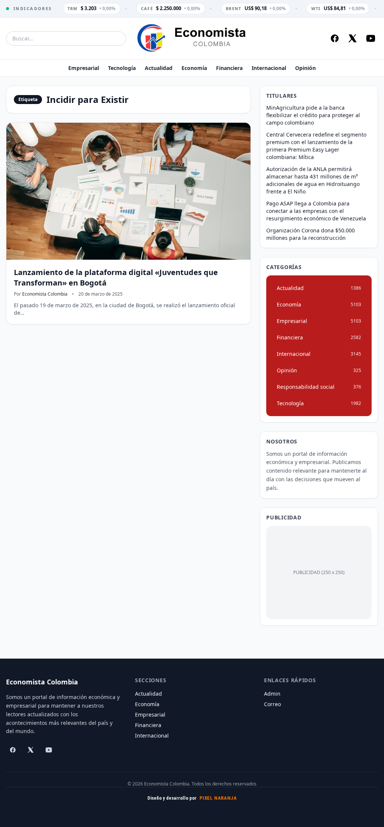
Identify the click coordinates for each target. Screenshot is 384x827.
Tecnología (122, 67)
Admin (272, 693)
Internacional (269, 67)
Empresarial (83, 67)
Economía (194, 67)
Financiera (229, 67)
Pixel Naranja (218, 798)
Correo (272, 704)
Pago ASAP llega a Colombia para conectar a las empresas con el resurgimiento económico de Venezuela (316, 211)
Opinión (305, 67)
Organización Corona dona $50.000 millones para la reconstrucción (310, 234)
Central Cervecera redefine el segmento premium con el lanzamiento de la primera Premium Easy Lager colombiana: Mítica (316, 146)
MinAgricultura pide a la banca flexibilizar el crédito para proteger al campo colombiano (313, 115)
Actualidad (158, 67)
